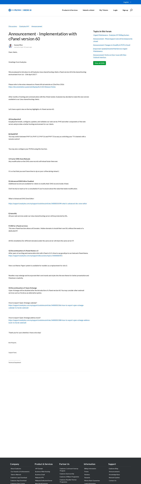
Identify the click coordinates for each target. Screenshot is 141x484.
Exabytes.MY (24, 26)
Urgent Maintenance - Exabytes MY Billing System (111, 35)
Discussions (13, 26)
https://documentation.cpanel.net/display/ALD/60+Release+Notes (32, 87)
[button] (130, 10)
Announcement (36, 26)
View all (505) (100, 63)
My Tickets (104, 10)
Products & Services (70, 10)
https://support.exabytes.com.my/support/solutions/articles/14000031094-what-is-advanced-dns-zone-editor (48, 203)
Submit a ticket (88, 10)
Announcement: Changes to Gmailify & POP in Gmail (111, 45)
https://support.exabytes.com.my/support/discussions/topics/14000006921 (35, 256)
